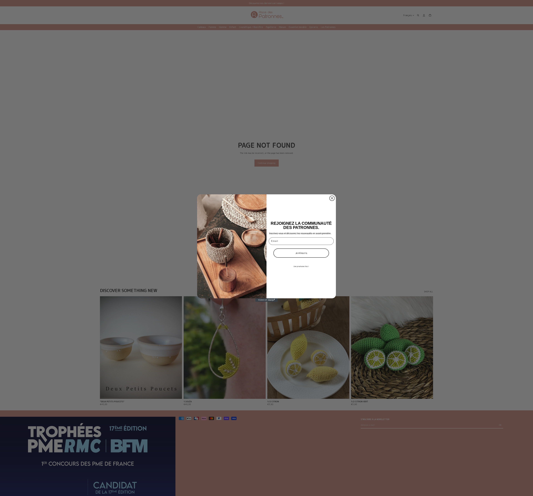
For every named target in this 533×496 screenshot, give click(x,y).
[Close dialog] (332, 198)
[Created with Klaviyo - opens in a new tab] (266, 300)
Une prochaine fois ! (301, 266)
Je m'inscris (301, 253)
